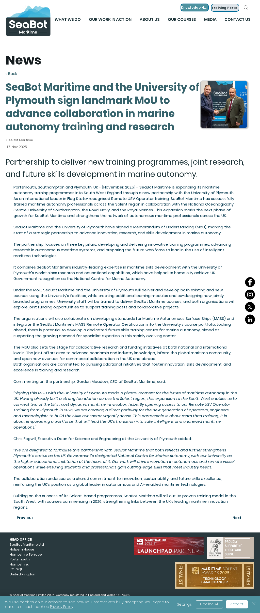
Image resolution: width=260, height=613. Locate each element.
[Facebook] (250, 282)
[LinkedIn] (250, 319)
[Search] (246, 7)
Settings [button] (184, 604)
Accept (236, 604)
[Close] (254, 604)
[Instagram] (250, 295)
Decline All (209, 604)
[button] (210, 19)
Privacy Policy (61, 606)
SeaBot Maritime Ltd (27, 544)
